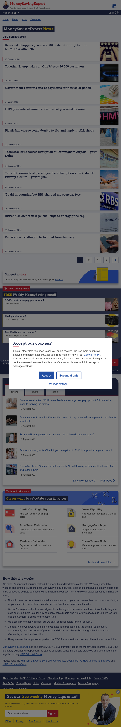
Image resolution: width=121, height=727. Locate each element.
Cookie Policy (92, 354)
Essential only (68, 375)
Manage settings (58, 384)
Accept (46, 375)
